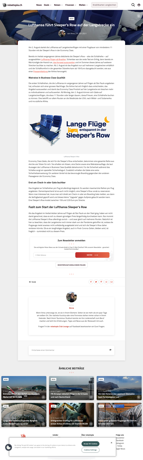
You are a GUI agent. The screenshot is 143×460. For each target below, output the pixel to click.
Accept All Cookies (90, 443)
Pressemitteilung (40, 71)
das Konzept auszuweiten (64, 62)
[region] (62, 446)
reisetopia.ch (14, 5)
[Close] (111, 442)
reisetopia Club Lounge (59, 326)
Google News (120, 448)
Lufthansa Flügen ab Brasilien (53, 59)
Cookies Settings (90, 450)
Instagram (120, 443)
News (39, 5)
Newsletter (119, 437)
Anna (73, 33)
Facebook (120, 440)
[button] (8, 447)
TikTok (119, 446)
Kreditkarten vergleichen (104, 4)
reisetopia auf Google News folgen (71, 265)
